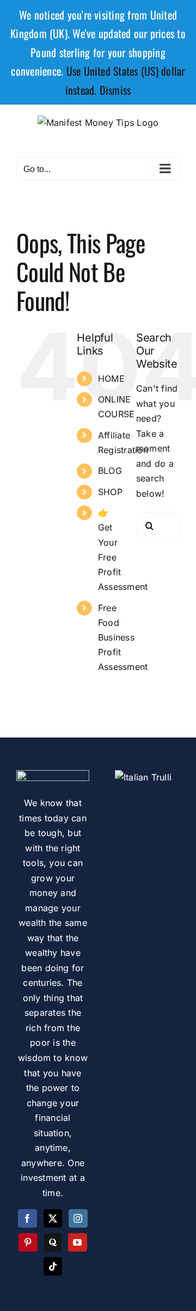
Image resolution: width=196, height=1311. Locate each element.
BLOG (110, 470)
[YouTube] (77, 1242)
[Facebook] (27, 1218)
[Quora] (53, 1242)
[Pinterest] (28, 1242)
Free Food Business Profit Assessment (123, 637)
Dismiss (115, 90)
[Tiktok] (53, 1266)
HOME (111, 378)
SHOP (110, 491)
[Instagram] (78, 1218)
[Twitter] (53, 1218)
